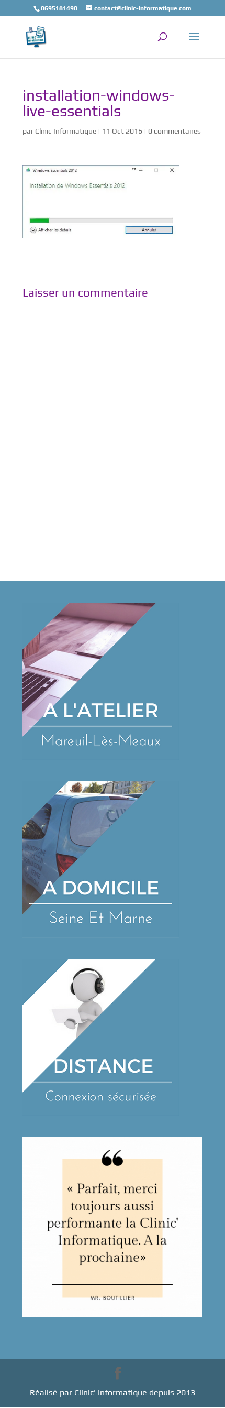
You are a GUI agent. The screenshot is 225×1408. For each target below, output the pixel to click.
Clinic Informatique (65, 131)
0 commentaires (174, 131)
